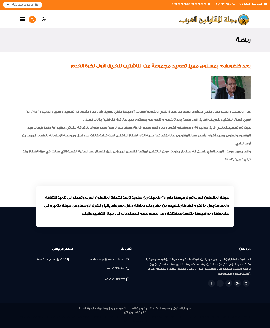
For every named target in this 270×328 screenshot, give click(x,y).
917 (199, 316)
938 (80, 316)
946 (34, 316)
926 (150, 316)
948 (22, 316)
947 (28, 316)
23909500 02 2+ (222, 4)
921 (179, 316)
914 (214, 316)
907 (237, 316)
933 (110, 316)
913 (219, 316)
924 (161, 316)
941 (63, 316)
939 (73, 316)
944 (46, 316)
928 (138, 316)
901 (129, 321)
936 (92, 316)
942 (58, 316)
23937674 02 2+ (115, 279)
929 (132, 316)
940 (68, 316)
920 (184, 316)
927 (144, 316)
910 (233, 316)
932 (116, 316)
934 (104, 316)
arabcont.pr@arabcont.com (189, 4)
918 (194, 316)
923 (167, 316)
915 (209, 316)
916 (204, 316)
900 (133, 321)
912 (224, 316)
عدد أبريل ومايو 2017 (250, 4)
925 (156, 316)
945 (40, 316)
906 (243, 316)
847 (138, 321)
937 (86, 316)
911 (228, 316)
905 (247, 316)
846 (144, 321)
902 (125, 321)
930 (127, 316)
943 (52, 316)
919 (189, 316)
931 (122, 316)
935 (98, 316)
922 (173, 316)
